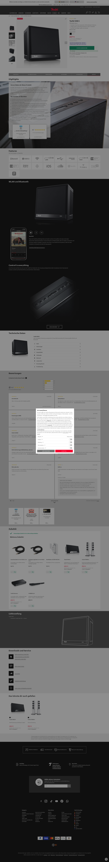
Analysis (39, 439)
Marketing (40, 442)
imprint (38, 434)
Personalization (41, 445)
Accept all (64, 451)
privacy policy (65, 432)
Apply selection (46, 451)
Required (39, 436)
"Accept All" (50, 424)
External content (41, 448)
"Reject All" (49, 420)
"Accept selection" (40, 429)
